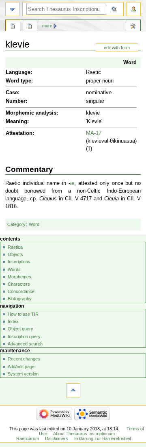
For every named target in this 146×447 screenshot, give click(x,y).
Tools (133, 26)
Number (16, 101)
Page (13, 26)
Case (12, 92)
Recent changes (24, 358)
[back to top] (73, 390)
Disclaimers (56, 438)
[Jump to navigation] (12, 9)
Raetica (15, 247)
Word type (18, 81)
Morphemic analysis (31, 113)
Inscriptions (19, 261)
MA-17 (93, 133)
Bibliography (20, 298)
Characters (19, 284)
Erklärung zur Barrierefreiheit (102, 438)
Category (16, 224)
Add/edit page (21, 366)
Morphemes (19, 276)
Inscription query (24, 336)
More (47, 25)
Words (14, 269)
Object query (20, 328)
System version (23, 373)
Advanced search (25, 343)
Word (130, 62)
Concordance (21, 291)
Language (18, 72)
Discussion (30, 26)
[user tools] (134, 9)
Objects (15, 254)
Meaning (16, 121)
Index (13, 321)
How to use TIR (23, 314)
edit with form (117, 47)
